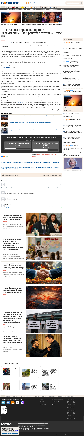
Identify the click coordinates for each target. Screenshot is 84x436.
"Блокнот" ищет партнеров (56, 434)
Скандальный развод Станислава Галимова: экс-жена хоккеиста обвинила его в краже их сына (72, 44)
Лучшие (7, 187)
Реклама (42, 399)
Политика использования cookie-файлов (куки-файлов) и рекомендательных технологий (33, 423)
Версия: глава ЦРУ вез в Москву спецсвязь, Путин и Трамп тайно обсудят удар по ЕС (72, 126)
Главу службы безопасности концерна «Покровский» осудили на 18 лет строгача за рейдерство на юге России (53, 372)
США (59, 154)
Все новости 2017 (71, 412)
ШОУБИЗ (35, 7)
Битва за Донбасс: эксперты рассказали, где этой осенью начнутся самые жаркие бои (72, 115)
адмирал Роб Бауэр (6, 67)
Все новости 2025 (71, 399)
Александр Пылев (57, 110)
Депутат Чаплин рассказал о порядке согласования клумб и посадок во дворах (72, 132)
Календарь (60, 396)
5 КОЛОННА (44, 7)
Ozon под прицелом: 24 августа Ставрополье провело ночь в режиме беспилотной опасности (34, 372)
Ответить (7, 194)
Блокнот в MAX (24, 9)
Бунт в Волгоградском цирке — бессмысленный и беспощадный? (8, 391)
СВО (3, 9)
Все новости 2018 (71, 410)
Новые (2, 187)
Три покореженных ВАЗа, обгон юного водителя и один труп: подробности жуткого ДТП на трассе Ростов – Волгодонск (53, 387)
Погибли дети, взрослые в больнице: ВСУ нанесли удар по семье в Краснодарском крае (10, 376)
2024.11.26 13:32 (13, 198)
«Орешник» (21, 102)
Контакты (42, 401)
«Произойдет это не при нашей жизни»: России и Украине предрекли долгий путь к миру (72, 85)
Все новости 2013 (71, 418)
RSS (54, 404)
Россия (55, 154)
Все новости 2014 (71, 416)
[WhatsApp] (7, 156)
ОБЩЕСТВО (5, 221)
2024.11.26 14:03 (11, 191)
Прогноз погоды (42, 9)
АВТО (17, 7)
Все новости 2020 (71, 407)
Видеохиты (52, 396)
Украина (34, 156)
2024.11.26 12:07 (11, 204)
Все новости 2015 (71, 415)
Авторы (41, 402)
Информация (43, 404)
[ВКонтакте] (2, 156)
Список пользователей (58, 399)
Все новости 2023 (71, 402)
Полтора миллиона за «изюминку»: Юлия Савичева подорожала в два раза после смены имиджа (72, 147)
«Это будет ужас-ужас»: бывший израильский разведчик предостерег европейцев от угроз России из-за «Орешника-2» (72, 50)
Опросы (37, 396)
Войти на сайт (56, 401)
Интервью (15, 396)
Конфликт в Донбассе (47, 154)
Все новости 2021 (71, 405)
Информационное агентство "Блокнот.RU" (73, 434)
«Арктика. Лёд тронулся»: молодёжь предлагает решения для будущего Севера (71, 71)
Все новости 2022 (71, 404)
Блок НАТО (39, 154)
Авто (31, 396)
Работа (26, 7)
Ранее (12, 187)
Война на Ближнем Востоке (13, 9)
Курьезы (62, 9)
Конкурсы (44, 396)
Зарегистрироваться (57, 402)
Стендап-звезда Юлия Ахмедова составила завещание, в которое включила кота (72, 91)
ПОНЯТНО (9, 433)
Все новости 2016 (71, 413)
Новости (8, 396)
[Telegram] (5, 156)
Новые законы (33, 9)
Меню (7, 7)
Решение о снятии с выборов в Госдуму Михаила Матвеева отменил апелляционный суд (72, 57)
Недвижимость (24, 396)
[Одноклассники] (4, 156)
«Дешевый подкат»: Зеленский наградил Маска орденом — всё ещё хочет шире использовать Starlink (72, 154)
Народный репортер (70, 396)
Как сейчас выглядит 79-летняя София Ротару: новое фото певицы (72, 121)
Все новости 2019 (71, 409)
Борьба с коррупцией (53, 9)
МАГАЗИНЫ (54, 7)
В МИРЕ (4, 251)
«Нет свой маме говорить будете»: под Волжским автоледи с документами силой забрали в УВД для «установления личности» (30, 390)
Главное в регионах (10, 363)
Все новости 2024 (71, 401)
